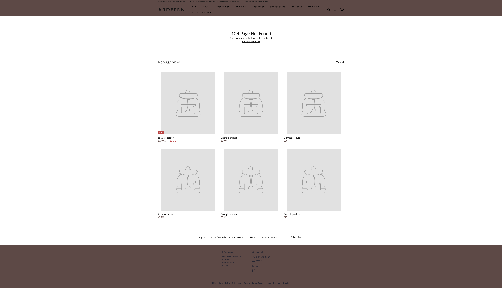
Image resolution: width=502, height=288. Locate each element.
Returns (225, 259)
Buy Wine (241, 7)
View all (340, 62)
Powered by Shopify (281, 283)
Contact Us (296, 7)
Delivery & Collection (231, 256)
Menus (205, 7)
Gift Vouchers (277, 7)
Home (194, 7)
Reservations (224, 7)
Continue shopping (251, 41)
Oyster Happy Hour (201, 13)
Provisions (314, 7)
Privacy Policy (228, 262)
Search (225, 266)
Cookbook (259, 7)
